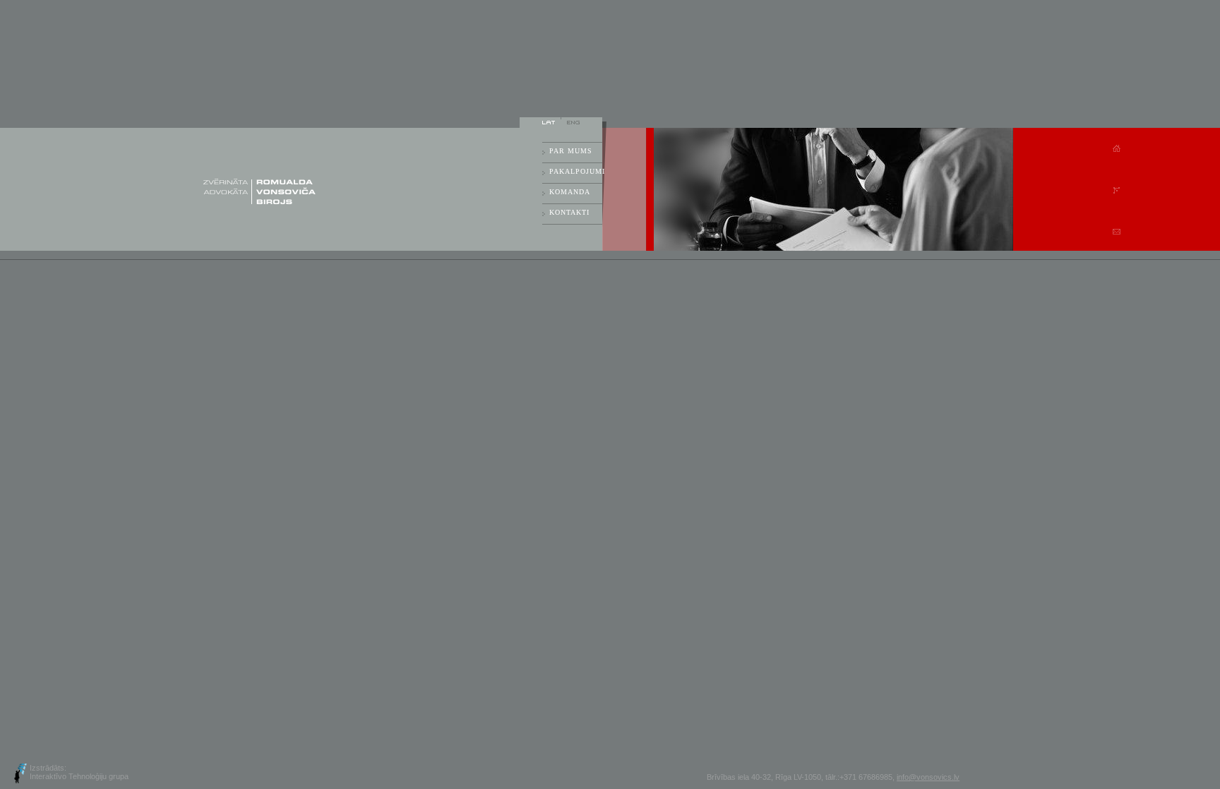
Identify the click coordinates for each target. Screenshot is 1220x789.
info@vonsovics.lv (928, 777)
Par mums (570, 151)
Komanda (569, 192)
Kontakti (569, 212)
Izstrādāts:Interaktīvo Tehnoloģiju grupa (79, 772)
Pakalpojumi (575, 171)
